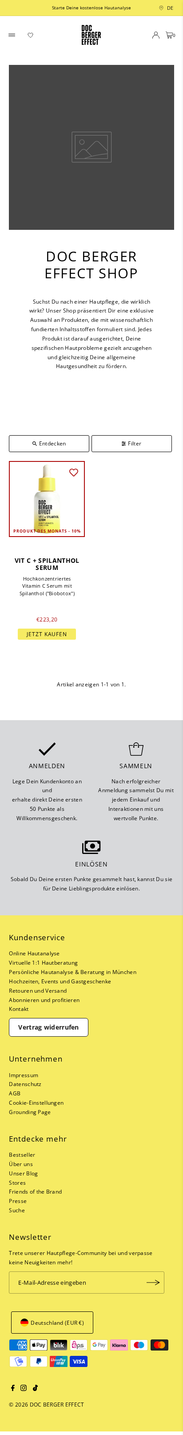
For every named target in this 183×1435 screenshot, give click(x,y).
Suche (17, 1210)
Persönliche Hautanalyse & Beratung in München (72, 971)
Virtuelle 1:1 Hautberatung (43, 962)
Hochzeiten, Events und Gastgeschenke (60, 981)
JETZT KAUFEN (47, 633)
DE (168, 7)
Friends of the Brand (35, 1191)
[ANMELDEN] (153, 1282)
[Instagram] (23, 1388)
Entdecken (52, 443)
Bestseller (22, 1154)
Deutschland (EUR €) (57, 1322)
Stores (17, 1182)
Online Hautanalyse (34, 953)
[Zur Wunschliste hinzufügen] (74, 472)
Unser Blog (23, 1173)
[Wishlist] (30, 35)
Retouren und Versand (38, 990)
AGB (14, 1093)
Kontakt (18, 1008)
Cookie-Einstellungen (36, 1102)
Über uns (20, 1163)
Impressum (23, 1074)
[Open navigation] (12, 35)
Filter (134, 443)
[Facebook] (13, 1388)
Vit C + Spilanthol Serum (47, 564)
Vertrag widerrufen (48, 1027)
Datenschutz (25, 1083)
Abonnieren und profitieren (44, 999)
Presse (18, 1200)
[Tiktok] (35, 1388)
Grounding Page (30, 1111)
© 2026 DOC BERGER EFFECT (46, 1404)
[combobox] (159, 8)
